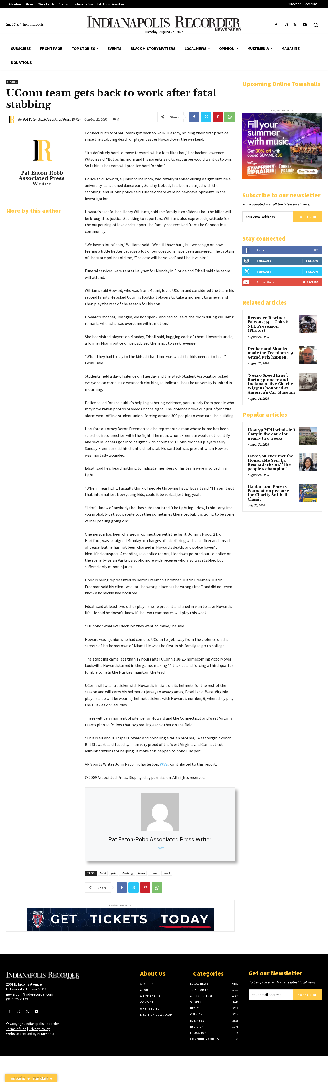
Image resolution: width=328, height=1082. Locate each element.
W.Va (164, 764)
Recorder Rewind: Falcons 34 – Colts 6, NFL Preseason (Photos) (269, 324)
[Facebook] (276, 24)
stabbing (127, 873)
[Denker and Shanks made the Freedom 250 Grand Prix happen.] (308, 355)
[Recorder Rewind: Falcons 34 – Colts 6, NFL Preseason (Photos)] (308, 324)
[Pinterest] (218, 117)
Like (315, 250)
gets (113, 873)
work (166, 873)
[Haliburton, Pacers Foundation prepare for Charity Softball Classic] (308, 493)
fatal (103, 873)
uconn (154, 873)
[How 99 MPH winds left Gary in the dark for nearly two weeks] (308, 436)
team (141, 873)
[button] (316, 25)
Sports (12, 81)
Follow (312, 261)
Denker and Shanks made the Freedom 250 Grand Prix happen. (271, 353)
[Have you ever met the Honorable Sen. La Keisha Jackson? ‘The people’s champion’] (308, 462)
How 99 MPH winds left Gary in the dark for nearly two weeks (271, 434)
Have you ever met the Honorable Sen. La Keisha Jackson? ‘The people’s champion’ (270, 462)
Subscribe (307, 216)
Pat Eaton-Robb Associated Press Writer (52, 119)
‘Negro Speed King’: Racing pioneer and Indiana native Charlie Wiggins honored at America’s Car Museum (271, 384)
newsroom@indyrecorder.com (29, 994)
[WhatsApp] (229, 117)
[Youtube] (304, 24)
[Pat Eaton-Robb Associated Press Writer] (12, 119)
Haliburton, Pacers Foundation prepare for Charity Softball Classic (268, 493)
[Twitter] (295, 24)
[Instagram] (285, 24)
